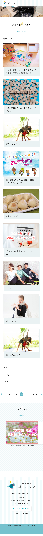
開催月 (6, 367)
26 (13, 394)
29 (26, 394)
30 (30, 394)
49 (37, 394)
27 (17, 394)
